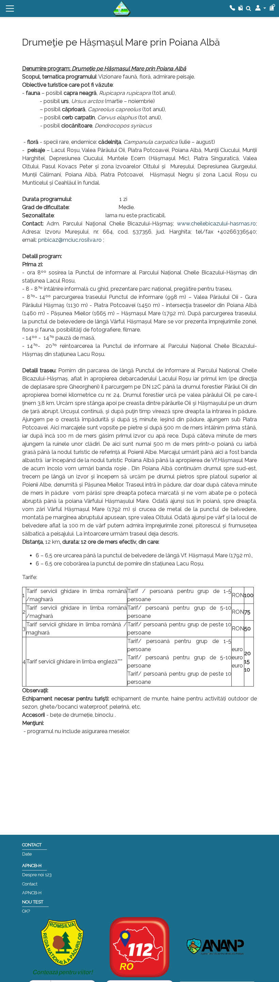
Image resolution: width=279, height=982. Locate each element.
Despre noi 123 (37, 874)
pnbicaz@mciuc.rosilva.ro (70, 240)
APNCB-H (32, 892)
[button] (260, 8)
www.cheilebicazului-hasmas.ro (216, 223)
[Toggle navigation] (10, 8)
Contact (29, 883)
